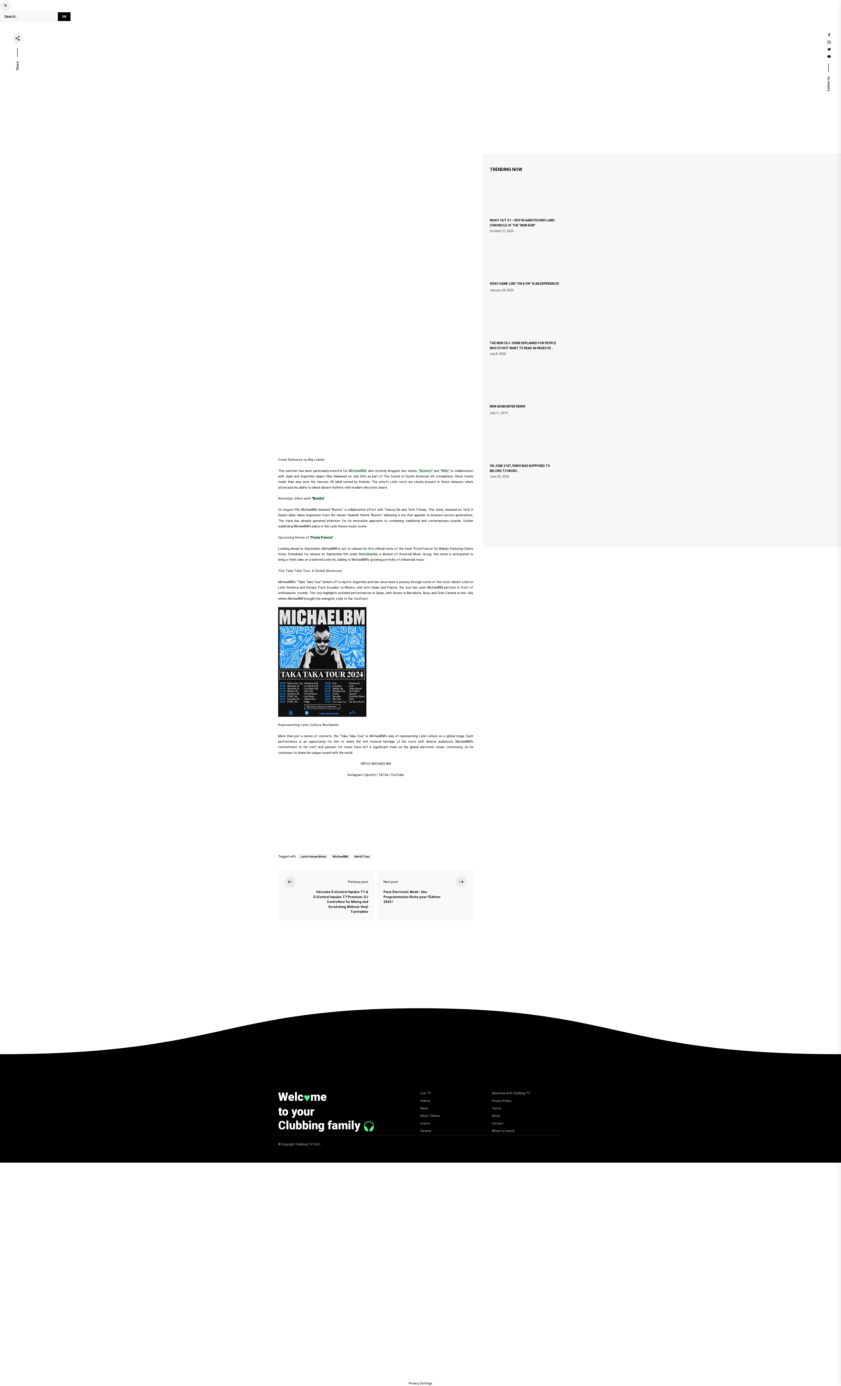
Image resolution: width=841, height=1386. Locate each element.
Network (492, 14)
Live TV (393, 14)
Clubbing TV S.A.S (308, 1144)
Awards (425, 1131)
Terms (496, 1108)
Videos (413, 14)
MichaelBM (340, 856)
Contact (498, 1123)
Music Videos (430, 1115)
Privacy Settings (420, 1383)
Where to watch (503, 1131)
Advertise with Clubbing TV (511, 1093)
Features (451, 14)
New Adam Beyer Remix (507, 406)
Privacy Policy (501, 1101)
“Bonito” (318, 498)
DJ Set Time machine (362, 14)
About (496, 1115)
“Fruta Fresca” (321, 537)
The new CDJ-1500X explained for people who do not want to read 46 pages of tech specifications (523, 347)
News (431, 14)
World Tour (362, 856)
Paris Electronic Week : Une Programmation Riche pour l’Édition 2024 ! (411, 897)
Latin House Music (313, 856)
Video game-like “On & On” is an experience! (524, 283)
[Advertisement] (375, 814)
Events (472, 14)
